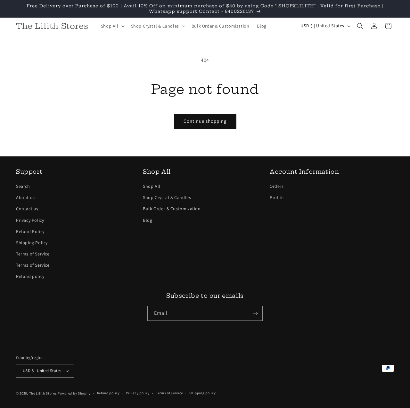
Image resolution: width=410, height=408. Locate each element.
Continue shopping (205, 121)
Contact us (27, 209)
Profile (276, 197)
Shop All (151, 186)
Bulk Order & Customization (172, 209)
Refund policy (30, 276)
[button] (112, 26)
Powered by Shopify (74, 393)
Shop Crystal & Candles (167, 197)
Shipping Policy (32, 243)
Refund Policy (30, 231)
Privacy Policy (30, 220)
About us (25, 197)
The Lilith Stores (43, 393)
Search (23, 186)
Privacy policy (138, 393)
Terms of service (169, 393)
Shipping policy (202, 393)
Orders (277, 186)
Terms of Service (33, 254)
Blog (147, 220)
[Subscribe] (255, 313)
